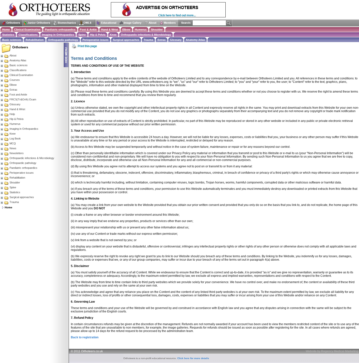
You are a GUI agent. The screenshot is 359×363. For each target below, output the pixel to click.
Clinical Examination (27, 29)
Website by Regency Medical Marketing (332, 351)
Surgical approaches (126, 39)
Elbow (126, 29)
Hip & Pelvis (98, 34)
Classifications (28, 34)
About (13, 55)
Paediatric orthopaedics (60, 29)
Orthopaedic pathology (63, 39)
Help (12, 114)
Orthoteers (20, 47)
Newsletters (17, 153)
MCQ (13, 143)
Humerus (141, 29)
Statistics (8, 34)
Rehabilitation (35, 39)
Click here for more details (193, 358)
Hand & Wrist (109, 29)
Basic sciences (11, 39)
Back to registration (84, 337)
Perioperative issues (95, 39)
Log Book (15, 138)
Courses (15, 79)
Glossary (175, 39)
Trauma (148, 39)
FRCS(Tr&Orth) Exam (23, 99)
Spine (82, 34)
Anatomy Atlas (195, 39)
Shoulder (157, 29)
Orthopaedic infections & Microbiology (146, 34)
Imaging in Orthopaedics (58, 34)
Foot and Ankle (18, 94)
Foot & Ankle (88, 29)
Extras (162, 39)
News (13, 148)
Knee (113, 34)
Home (6, 29)
